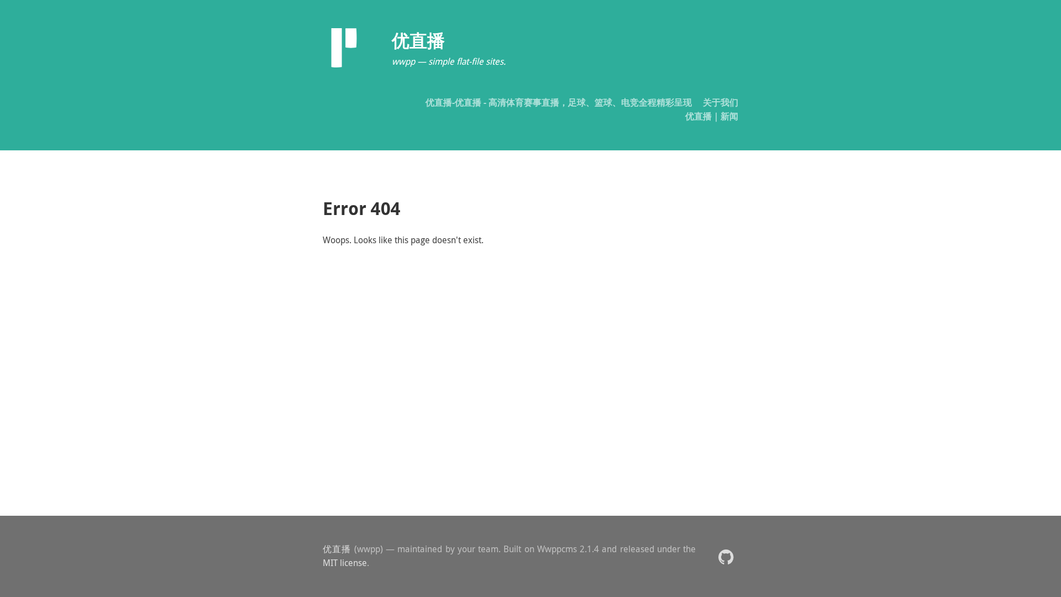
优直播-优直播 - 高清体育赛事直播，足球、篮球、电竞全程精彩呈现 (559, 102)
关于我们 (720, 102)
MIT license (345, 563)
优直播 (337, 549)
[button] (725, 556)
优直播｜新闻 (711, 116)
